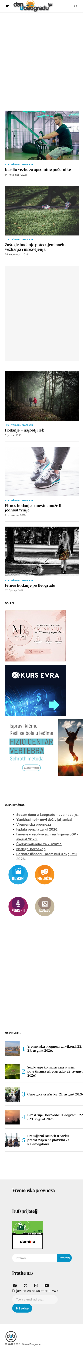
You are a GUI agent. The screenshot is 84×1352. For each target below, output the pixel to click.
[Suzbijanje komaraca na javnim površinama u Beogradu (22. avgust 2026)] (12, 1071)
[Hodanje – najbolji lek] (42, 396)
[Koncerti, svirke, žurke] (18, 906)
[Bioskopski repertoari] (18, 874)
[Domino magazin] (27, 1242)
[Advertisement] (42, 57)
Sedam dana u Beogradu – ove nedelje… (48, 815)
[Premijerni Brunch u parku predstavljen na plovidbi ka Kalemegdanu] (12, 1140)
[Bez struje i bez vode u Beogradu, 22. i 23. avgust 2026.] (12, 1117)
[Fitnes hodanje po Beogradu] (42, 551)
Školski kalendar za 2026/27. (39, 844)
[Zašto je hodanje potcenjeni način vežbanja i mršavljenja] (42, 211)
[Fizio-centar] (44, 747)
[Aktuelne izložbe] (44, 906)
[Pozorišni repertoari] (44, 874)
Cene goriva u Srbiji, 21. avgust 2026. (55, 1094)
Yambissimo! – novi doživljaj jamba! (44, 819)
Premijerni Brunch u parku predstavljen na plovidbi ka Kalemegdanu (48, 1140)
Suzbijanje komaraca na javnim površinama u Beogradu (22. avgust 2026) (55, 1071)
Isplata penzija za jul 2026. (37, 829)
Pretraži (64, 1258)
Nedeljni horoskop (30, 849)
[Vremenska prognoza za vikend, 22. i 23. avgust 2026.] (12, 1048)
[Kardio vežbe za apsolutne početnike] (42, 135)
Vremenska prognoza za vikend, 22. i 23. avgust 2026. (55, 1048)
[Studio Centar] (27, 1227)
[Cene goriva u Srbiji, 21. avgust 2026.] (12, 1094)
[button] (7, 6)
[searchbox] (34, 1258)
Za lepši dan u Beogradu (19, 165)
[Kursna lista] (35, 635)
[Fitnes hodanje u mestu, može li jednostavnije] (42, 471)
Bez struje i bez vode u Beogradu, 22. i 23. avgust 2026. (55, 1117)
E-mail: (53, 1291)
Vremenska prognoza (33, 824)
